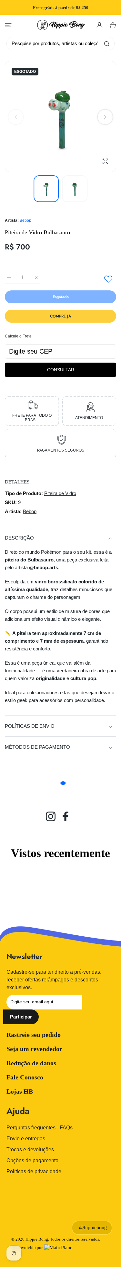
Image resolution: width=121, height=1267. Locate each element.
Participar (21, 1016)
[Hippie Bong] (61, 25)
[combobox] (63, 43)
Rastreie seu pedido (33, 1034)
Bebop (25, 220)
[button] (105, 117)
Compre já (60, 316)
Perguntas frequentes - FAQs (39, 1127)
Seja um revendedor (34, 1048)
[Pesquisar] (105, 43)
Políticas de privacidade (33, 1171)
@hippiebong (93, 1227)
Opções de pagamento (32, 1160)
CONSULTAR (60, 369)
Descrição (19, 538)
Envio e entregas (25, 1138)
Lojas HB (19, 1091)
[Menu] (8, 25)
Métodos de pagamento (37, 747)
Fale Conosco (24, 1077)
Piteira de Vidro (60, 493)
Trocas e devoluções (30, 1149)
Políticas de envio (30, 726)
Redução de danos (31, 1063)
